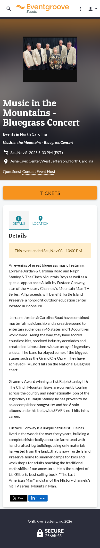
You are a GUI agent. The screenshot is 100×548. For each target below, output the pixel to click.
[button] (81, 9)
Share (40, 498)
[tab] (19, 220)
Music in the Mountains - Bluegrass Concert (41, 112)
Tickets (50, 193)
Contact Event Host (38, 171)
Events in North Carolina (25, 134)
